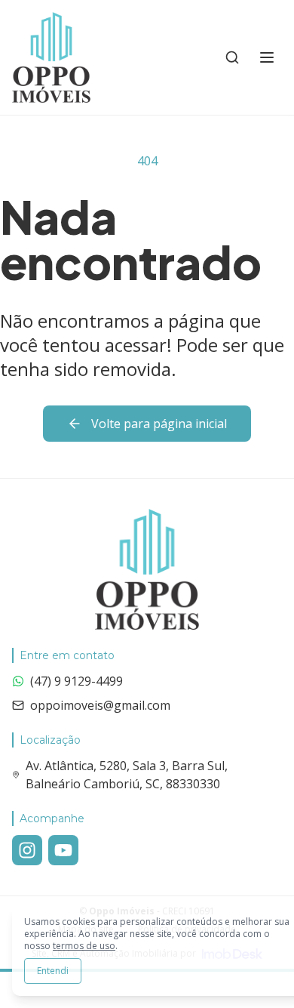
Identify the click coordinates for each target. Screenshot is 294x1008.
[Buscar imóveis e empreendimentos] (232, 57)
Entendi (53, 970)
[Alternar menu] (267, 57)
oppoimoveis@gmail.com (100, 705)
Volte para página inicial (159, 423)
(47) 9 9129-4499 (76, 681)
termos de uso (84, 945)
